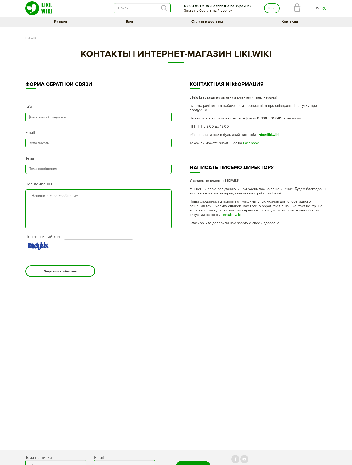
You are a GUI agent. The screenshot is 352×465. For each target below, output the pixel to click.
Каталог (61, 21)
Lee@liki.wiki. (231, 215)
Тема (29, 158)
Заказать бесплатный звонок (208, 10)
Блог (130, 21)
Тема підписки (38, 457)
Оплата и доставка (207, 21)
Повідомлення (39, 184)
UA (317, 8)
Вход (271, 8)
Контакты (290, 21)
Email (30, 132)
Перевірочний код (42, 236)
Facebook (251, 143)
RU (324, 8)
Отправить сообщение (60, 271)
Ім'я (28, 106)
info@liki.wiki (268, 135)
